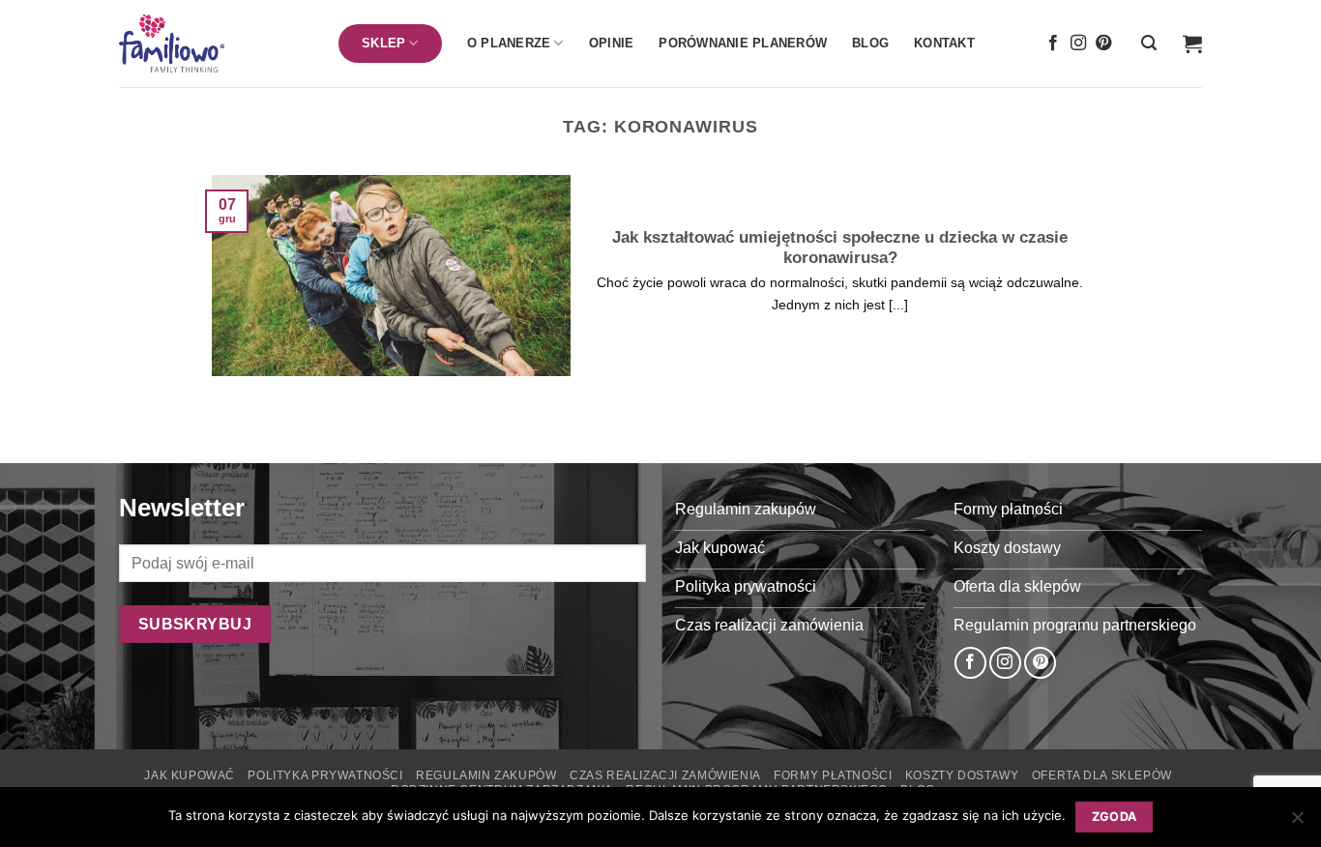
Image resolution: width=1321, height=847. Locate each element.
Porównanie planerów (743, 43)
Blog (870, 43)
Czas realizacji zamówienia (665, 775)
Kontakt (944, 43)
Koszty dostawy (962, 775)
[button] (1149, 43)
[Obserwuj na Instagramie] (1078, 43)
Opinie (611, 43)
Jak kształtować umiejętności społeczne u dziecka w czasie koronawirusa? (840, 248)
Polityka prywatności (325, 775)
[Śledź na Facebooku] (1053, 43)
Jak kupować (189, 775)
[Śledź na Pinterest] (1103, 43)
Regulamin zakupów (486, 775)
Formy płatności (833, 775)
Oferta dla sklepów (1102, 775)
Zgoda (1114, 816)
